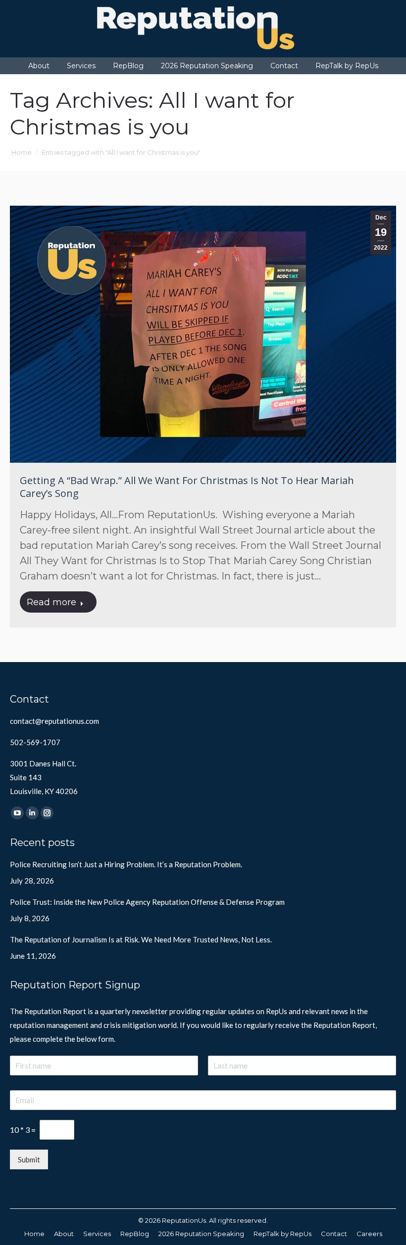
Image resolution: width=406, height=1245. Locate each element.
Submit (29, 1159)
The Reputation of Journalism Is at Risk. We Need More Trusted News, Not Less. (141, 939)
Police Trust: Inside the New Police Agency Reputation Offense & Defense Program (147, 901)
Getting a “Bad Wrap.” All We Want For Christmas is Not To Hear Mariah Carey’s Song (187, 487)
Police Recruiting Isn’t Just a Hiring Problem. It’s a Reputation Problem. (126, 864)
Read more (51, 602)
